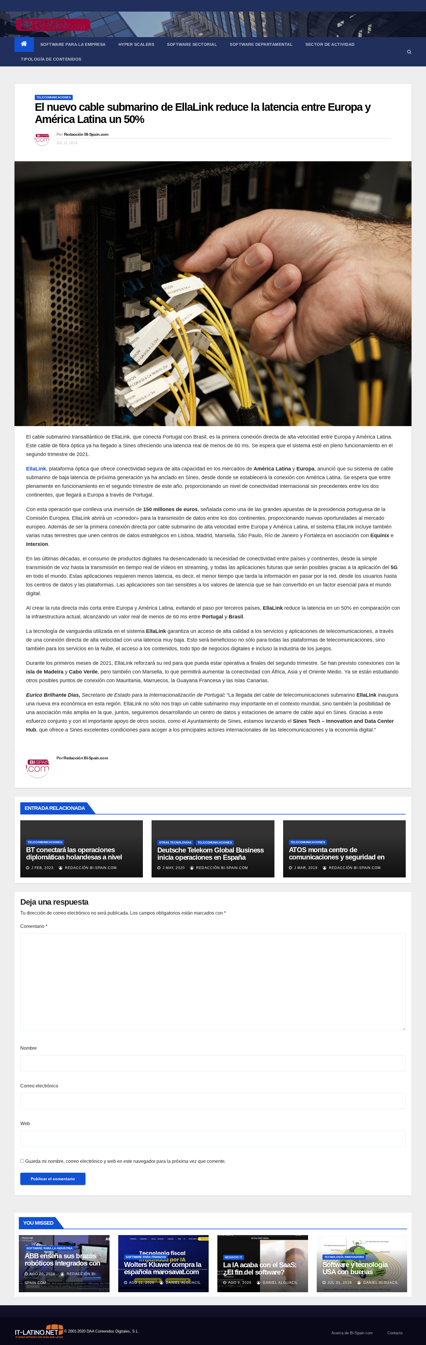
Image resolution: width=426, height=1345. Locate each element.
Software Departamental (261, 44)
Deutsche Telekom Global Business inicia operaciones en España (210, 853)
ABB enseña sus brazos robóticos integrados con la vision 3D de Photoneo (62, 1263)
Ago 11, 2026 (141, 1283)
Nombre (28, 1048)
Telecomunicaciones (54, 97)
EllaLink (36, 469)
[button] (409, 51)
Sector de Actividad (330, 44)
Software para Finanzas (146, 1257)
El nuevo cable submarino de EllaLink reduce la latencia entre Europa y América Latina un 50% (202, 113)
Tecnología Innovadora (344, 1257)
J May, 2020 (173, 868)
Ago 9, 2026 (240, 1283)
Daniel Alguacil (183, 1283)
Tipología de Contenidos (51, 59)
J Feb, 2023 (42, 868)
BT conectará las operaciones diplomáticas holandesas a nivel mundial (74, 857)
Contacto (395, 1333)
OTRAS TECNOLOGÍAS (175, 842)
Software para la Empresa (73, 44)
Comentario (33, 926)
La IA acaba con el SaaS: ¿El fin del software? (259, 1268)
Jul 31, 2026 (339, 1283)
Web (25, 1123)
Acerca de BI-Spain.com (352, 1333)
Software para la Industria (49, 1248)
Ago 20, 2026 (42, 1274)
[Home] (24, 44)
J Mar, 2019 (305, 868)
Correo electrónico (39, 1085)
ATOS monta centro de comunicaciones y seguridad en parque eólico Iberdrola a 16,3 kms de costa (340, 860)
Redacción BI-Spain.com (86, 134)
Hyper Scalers (136, 44)
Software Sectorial (192, 44)
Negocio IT (233, 1257)
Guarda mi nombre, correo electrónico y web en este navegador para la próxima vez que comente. (125, 1161)
